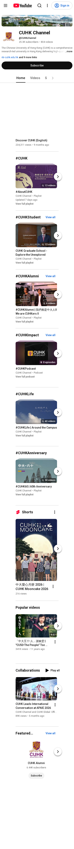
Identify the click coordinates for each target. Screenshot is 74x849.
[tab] (20, 78)
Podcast (38, 372)
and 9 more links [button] (28, 57)
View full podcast (25, 376)
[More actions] (55, 512)
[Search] (39, 5)
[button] (52, 78)
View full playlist (25, 203)
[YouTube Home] (22, 5)
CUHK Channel (23, 196)
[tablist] (37, 78)
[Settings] (47, 5)
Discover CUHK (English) (31, 140)
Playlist (38, 196)
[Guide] (5, 5)
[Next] (58, 177)
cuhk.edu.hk (11, 57)
